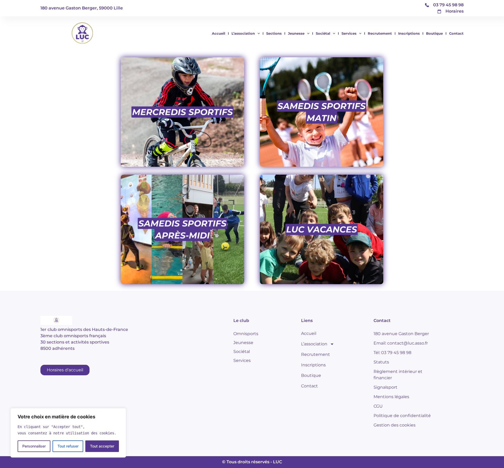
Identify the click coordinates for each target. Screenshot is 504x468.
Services (349, 33)
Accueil (218, 33)
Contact (456, 33)
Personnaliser (34, 446)
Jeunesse (296, 33)
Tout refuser (67, 446)
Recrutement (380, 33)
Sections (274, 33)
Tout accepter (102, 446)
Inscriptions (409, 33)
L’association (243, 33)
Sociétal (323, 33)
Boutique (434, 33)
